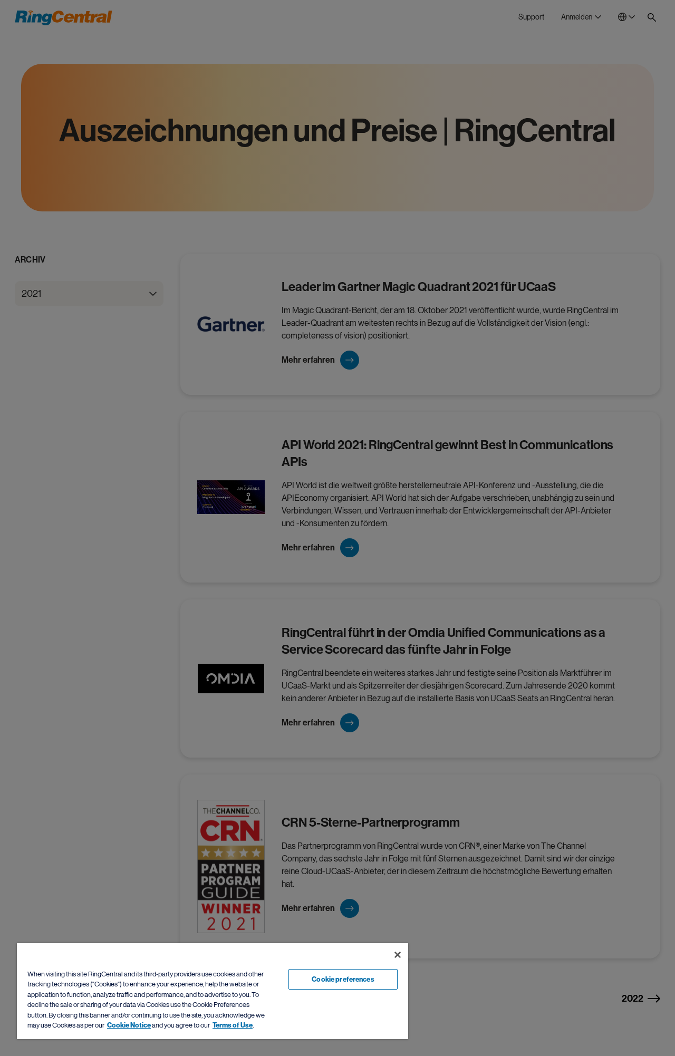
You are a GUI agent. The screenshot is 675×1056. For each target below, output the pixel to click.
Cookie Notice (129, 1025)
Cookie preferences (343, 979)
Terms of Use (233, 1025)
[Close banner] (397, 955)
